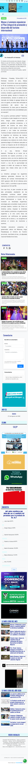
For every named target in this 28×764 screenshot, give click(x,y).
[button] (7, 1)
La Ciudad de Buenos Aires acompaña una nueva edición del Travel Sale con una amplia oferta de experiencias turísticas (14, 273)
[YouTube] (22, 1)
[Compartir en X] (7, 248)
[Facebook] (15, 1)
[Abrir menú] (3, 14)
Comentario (6, 349)
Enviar (20, 366)
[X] (12, 1)
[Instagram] (17, 1)
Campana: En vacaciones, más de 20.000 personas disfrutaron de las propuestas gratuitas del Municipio (13, 322)
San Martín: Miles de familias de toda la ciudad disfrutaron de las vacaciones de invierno (12, 297)
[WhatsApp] (10, 1)
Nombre (6, 343)
